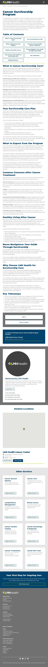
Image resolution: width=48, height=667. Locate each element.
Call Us (24, 317)
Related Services (13, 60)
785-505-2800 (8, 456)
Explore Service (10, 493)
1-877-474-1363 (6, 620)
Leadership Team (7, 634)
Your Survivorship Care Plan (35, 39)
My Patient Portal (7, 598)
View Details (18, 460)
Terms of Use (30, 662)
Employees (5, 649)
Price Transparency (7, 643)
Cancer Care (32, 479)
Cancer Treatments (12, 551)
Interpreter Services (8, 631)
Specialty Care (6, 608)
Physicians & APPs (7, 648)
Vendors (5, 652)
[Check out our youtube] (23, 658)
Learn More (9, 389)
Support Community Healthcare (11, 632)
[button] (24, 429)
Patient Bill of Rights (8, 640)
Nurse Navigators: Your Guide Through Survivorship (34, 50)
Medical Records (7, 601)
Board (4, 651)
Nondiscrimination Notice (39, 662)
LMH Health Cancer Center (14, 337)
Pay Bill (4, 599)
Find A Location (24, 322)
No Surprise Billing (7, 642)
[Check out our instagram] (25, 658)
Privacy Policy (24, 662)
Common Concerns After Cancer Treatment (35, 44)
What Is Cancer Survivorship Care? (13, 39)
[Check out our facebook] (20, 658)
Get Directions (7, 460)
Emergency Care (7, 606)
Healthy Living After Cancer (13, 50)
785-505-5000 (6, 616)
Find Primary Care (24, 584)
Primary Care (6, 607)
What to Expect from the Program (13, 44)
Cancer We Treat (34, 551)
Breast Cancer (32, 503)
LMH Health (12, 393)
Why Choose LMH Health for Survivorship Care (13, 55)
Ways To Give (6, 635)
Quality (4, 629)
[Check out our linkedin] (28, 658)
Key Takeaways (34, 55)
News (4, 628)
